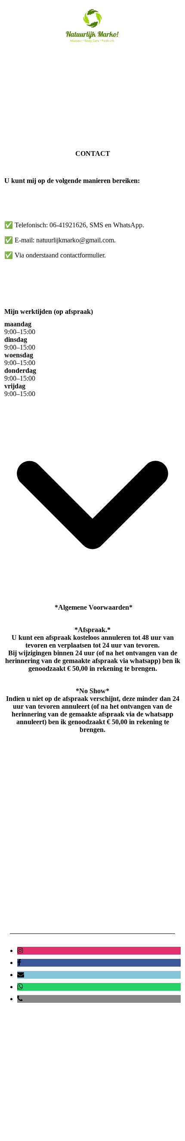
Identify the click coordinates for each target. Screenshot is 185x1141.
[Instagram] (20, 950)
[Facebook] (19, 962)
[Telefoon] (20, 998)
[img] (92, 24)
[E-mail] (20, 974)
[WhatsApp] (20, 986)
